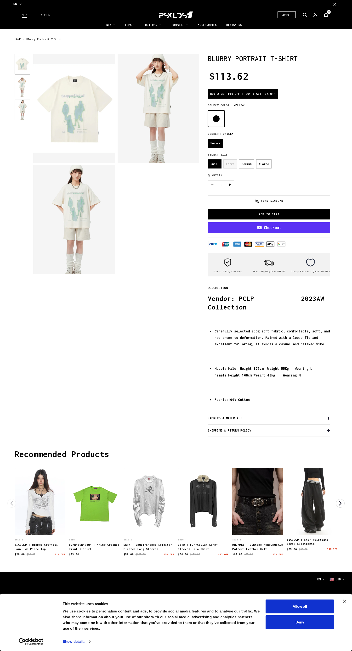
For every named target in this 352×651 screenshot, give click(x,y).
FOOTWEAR (178, 24)
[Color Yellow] (216, 118)
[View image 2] (22, 87)
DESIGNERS (234, 24)
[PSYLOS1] (176, 14)
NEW (109, 24)
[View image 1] (22, 64)
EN (15, 4)
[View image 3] (22, 110)
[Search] (305, 15)
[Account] (315, 15)
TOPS (128, 24)
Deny (299, 622)
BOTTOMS (151, 24)
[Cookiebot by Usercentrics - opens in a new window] (31, 641)
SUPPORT (287, 14)
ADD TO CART (269, 214)
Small (214, 163)
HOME (18, 39)
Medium (247, 163)
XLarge (264, 163)
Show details (74, 642)
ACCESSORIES (207, 24)
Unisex (215, 143)
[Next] (340, 503)
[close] (334, 4)
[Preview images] (40, 526)
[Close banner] (344, 601)
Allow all (300, 606)
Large (230, 163)
